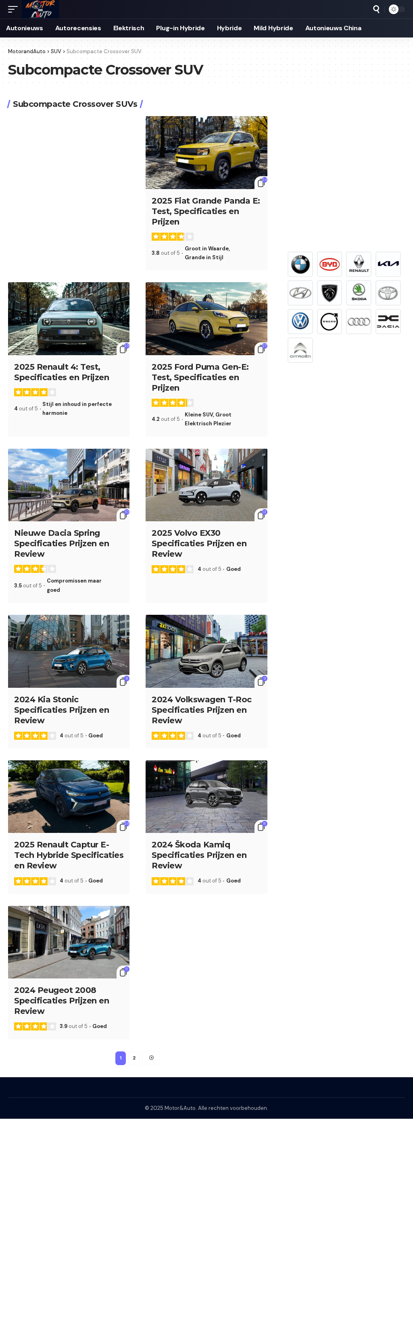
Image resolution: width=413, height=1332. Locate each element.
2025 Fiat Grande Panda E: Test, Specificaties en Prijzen (206, 211)
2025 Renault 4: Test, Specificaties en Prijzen (61, 372)
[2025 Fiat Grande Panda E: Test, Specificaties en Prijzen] (206, 152)
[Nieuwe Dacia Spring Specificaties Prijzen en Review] (68, 485)
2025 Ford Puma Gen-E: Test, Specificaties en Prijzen (200, 377)
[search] (376, 9)
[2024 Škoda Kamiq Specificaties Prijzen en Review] (206, 796)
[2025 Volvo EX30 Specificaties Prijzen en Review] (206, 485)
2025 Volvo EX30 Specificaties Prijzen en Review (199, 543)
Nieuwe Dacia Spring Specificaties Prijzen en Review (61, 543)
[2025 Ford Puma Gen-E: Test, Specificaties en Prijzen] (206, 318)
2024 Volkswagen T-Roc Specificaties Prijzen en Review (202, 710)
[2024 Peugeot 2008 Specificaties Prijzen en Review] (68, 942)
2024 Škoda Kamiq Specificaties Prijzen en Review (199, 855)
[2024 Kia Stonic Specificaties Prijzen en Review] (68, 651)
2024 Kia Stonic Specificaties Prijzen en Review (61, 710)
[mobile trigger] (15, 9)
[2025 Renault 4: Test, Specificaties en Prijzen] (68, 318)
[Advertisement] (344, 169)
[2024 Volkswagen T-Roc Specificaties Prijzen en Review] (206, 651)
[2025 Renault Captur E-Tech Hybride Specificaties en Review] (68, 796)
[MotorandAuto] (40, 9)
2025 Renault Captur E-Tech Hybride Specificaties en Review (68, 855)
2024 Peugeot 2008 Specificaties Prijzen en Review (61, 1000)
